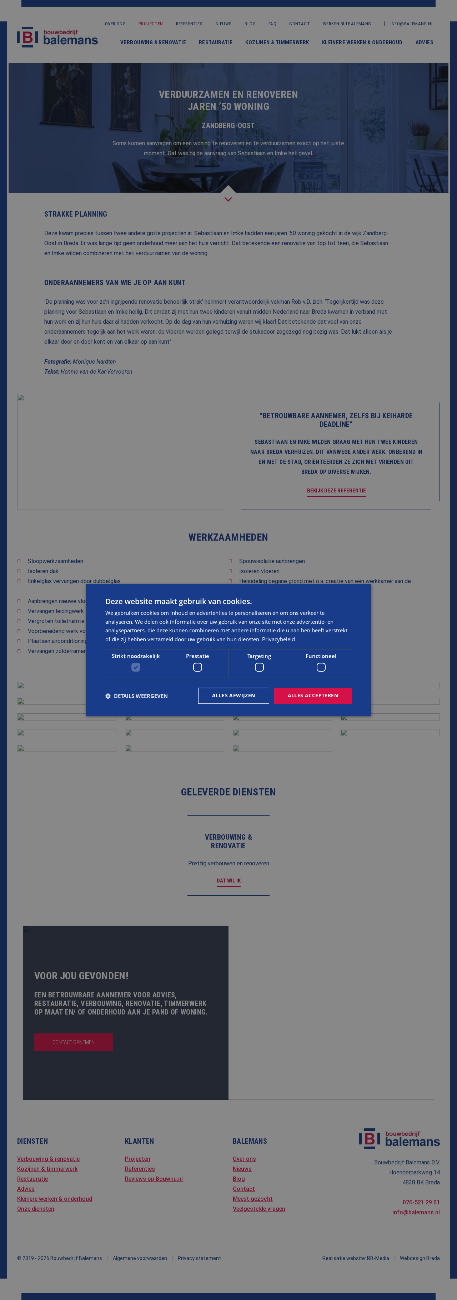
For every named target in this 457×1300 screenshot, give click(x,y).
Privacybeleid (278, 639)
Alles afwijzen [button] (233, 695)
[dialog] (228, 650)
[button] (136, 696)
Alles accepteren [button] (313, 695)
